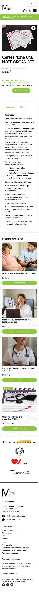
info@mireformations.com (15, 516)
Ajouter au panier (21, 90)
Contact (5, 538)
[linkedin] (7, 584)
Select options (19, 283)
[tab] (10, 107)
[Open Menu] (35, 10)
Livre (12, 68)
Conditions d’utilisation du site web (15, 547)
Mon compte (7, 545)
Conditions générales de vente (14, 550)
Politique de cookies (10, 553)
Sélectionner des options (19, 331)
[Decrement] (4, 91)
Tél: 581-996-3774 (13, 520)
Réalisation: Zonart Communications (14, 581)
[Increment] (8, 91)
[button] (33, 28)
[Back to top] (34, 587)
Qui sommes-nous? (9, 530)
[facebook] (3, 584)
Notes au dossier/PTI (21, 68)
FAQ (3, 536)
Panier (4, 542)
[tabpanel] (19, 169)
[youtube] (11, 584)
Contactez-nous (8, 573)
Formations (6, 533)
